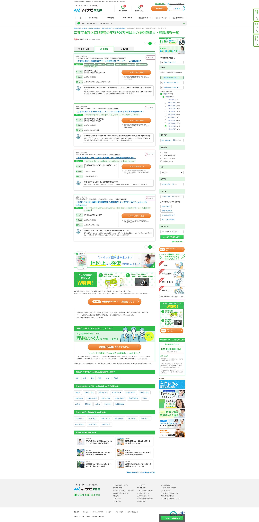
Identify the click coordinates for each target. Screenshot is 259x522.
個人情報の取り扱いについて (121, 493)
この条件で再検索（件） (172, 237)
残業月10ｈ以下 (166, 206)
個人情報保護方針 (132, 512)
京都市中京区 (116, 392)
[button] (150, 57)
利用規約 (116, 496)
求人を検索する (178, 18)
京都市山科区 (119, 398)
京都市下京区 (144, 392)
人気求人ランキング (143, 493)
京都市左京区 (102, 392)
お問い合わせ (117, 498)
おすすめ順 (85, 49)
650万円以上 (93, 424)
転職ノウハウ (127, 18)
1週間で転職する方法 (167, 496)
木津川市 (108, 404)
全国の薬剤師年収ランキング (169, 493)
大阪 (76, 378)
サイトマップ (117, 501)
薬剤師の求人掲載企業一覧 (145, 498)
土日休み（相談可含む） (168, 215)
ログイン (177, 8)
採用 (110, 512)
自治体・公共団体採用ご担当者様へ (123, 490)
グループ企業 (119, 512)
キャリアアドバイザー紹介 (145, 490)
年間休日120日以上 (167, 211)
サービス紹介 (93, 18)
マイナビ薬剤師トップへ (120, 485)
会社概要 (76, 512)
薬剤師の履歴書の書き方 (168, 488)
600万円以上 (79, 424)
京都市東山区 (130, 392)
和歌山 (116, 378)
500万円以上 (132, 418)
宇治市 (145, 398)
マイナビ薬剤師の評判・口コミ (170, 498)
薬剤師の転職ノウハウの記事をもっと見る (141, 472)
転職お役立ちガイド (144, 18)
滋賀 (99, 378)
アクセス (86, 512)
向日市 (77, 404)
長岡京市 (88, 404)
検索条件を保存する (178, 241)
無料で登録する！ (115, 347)
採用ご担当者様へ (160, 4)
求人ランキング (161, 18)
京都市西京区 (133, 398)
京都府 (165, 94)
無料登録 (159, 8)
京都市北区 (171, 100)
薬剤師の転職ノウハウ (167, 485)
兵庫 (84, 378)
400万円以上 (106, 418)
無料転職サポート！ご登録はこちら (114, 301)
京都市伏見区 (105, 398)
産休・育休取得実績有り (168, 219)
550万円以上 (145, 418)
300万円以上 (79, 418)
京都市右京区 (92, 398)
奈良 (107, 378)
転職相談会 (110, 18)
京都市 (77, 392)
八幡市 (97, 404)
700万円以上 (106, 424)
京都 (92, 378)
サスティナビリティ (99, 512)
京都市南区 (79, 398)
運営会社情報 (141, 501)
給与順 (125, 49)
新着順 (105, 49)
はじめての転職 (165, 490)
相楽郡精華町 (119, 404)
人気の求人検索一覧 (143, 496)
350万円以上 (93, 418)
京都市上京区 (89, 392)
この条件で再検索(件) (172, 518)
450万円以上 (119, 418)
